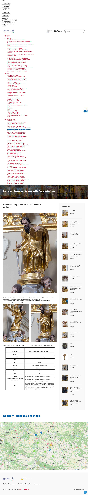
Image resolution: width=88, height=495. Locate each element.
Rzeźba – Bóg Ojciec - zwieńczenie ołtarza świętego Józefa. (76, 300)
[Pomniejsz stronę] (2, 20)
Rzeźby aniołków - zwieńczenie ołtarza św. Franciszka (75, 223)
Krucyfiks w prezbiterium (75, 276)
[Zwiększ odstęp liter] (13, 24)
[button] (16, 323)
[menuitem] (8, 35)
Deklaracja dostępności (24, 489)
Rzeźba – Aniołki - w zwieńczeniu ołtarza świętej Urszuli (75, 323)
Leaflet (77, 469)
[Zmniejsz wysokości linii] (2, 22)
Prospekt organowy (74, 365)
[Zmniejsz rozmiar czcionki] (2, 21)
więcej (71, 213)
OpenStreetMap (81, 469)
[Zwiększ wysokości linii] (14, 22)
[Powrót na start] (9, 31)
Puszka (71, 343)
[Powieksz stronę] (16, 20)
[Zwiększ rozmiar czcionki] (12, 21)
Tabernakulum (73, 210)
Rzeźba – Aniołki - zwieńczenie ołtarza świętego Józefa (76, 311)
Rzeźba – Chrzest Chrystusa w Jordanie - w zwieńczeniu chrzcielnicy (76, 288)
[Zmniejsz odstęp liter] (2, 24)
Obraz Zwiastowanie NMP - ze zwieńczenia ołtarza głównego (75, 377)
